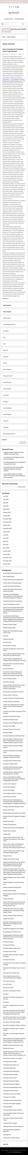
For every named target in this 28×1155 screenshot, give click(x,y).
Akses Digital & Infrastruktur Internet (12, 573)
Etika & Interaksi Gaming (9, 645)
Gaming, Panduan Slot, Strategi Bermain (13, 698)
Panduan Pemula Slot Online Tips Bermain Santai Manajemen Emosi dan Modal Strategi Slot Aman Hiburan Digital (14, 864)
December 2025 (7, 519)
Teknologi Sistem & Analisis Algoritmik (13, 1126)
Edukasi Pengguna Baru (9, 627)
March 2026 (6, 509)
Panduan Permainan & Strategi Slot (12, 887)
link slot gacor (7, 318)
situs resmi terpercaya (9, 981)
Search (4, 439)
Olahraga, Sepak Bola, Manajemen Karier (13, 806)
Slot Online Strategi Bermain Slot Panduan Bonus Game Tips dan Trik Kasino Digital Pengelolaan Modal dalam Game (14, 1012)
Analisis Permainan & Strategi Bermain (13, 579)
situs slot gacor (7, 369)
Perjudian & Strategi (8, 942)
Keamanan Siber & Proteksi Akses (12, 760)
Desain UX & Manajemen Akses (11, 604)
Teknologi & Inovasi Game (10, 1078)
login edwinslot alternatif (9, 796)
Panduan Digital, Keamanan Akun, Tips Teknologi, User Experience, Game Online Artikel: (13, 839)
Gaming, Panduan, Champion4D (11, 701)
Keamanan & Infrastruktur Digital (11, 716)
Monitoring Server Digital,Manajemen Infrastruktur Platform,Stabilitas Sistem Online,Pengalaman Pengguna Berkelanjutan (14, 801)
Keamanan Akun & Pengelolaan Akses (13, 723)
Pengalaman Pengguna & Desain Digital (13, 928)
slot (4, 337)
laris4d (5, 363)
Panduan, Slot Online (8, 918)
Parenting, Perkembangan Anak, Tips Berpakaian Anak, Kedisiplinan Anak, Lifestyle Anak (12, 923)
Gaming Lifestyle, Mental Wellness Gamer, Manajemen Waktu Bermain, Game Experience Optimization (14, 686)
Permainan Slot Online (9, 959)
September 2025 (7, 528)
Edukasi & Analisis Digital (9, 624)
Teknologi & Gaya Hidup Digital (11, 1071)
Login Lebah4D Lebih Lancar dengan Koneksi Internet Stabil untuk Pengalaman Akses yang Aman (14, 475)
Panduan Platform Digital (9, 890)
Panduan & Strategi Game (9, 824)
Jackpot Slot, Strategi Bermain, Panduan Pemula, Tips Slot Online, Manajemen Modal (13, 706)
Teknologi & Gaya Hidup (9, 1068)
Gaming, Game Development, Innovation (13, 692)
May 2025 (5, 541)
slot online (6, 395)
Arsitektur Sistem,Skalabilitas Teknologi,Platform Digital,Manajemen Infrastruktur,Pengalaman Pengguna (13, 596)
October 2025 (6, 525)
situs (4, 344)
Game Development (8, 668)
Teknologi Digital (7, 1106)
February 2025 (6, 551)
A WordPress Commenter (10, 487)
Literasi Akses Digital (8, 790)
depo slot (5, 350)
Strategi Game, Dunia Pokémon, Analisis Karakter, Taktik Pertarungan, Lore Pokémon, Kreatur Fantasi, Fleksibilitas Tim (14, 1053)
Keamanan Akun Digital (9, 726)
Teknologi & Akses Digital (10, 1061)
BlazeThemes (17, 1152)
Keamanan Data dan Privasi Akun (11, 729)
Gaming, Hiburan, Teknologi (10, 695)
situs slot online (7, 984)
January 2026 (6, 515)
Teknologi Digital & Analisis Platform (12, 1110)
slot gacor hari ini (7, 376)
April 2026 (5, 506)
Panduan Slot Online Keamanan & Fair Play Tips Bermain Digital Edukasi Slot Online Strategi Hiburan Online (14, 903)
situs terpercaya (7, 408)
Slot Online (6, 1002)
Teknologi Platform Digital (10, 1123)
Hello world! (22, 487)
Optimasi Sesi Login (8, 821)
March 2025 (6, 548)
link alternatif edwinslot (9, 787)
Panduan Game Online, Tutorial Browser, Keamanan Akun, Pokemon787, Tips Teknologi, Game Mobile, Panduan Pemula (14, 845)
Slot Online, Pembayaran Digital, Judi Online (14, 1025)
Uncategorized (7, 1134)
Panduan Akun (7, 834)
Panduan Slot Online (8, 899)
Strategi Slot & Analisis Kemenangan (12, 1058)
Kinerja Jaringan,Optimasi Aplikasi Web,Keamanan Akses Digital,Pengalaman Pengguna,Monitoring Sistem (14, 778)
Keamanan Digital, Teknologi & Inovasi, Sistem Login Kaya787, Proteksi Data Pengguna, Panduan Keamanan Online (13, 740)
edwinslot (5, 636)
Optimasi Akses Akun (8, 810)
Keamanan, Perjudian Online (10, 764)
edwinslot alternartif (8, 639)
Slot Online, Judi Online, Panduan (11, 1022)
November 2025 (7, 522)
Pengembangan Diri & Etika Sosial (12, 932)
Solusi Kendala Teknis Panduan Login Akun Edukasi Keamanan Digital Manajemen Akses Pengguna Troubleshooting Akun (14, 1040)
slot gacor (5, 331)
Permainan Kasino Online (9, 951)
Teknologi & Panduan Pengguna (11, 1084)
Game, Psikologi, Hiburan (9, 678)
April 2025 (5, 544)
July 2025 (5, 535)
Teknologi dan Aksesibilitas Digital (12, 1100)
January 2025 (6, 554)
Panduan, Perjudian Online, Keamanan (13, 915)
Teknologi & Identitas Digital (10, 1074)
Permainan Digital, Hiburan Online (12, 948)
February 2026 (6, 512)
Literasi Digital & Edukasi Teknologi (12, 793)
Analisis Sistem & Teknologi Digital (12, 583)
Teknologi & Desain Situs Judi (11, 1065)
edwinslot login (7, 642)
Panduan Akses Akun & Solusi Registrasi (13, 827)
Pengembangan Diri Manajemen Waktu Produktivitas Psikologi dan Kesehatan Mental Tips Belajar (13, 936)
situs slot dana (7, 388)
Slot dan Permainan (8, 987)
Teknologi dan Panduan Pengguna (12, 1103)
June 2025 (5, 538)
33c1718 (6, 54)
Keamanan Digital (7, 732)
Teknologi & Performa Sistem (10, 1090)
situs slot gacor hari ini (9, 324)
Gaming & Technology (8, 682)
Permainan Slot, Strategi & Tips (11, 973)
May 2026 (5, 502)
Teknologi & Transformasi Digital (11, 1094)
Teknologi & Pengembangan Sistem (12, 1087)
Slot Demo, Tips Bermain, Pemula (12, 990)
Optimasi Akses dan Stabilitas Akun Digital (14, 813)
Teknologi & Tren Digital (9, 1097)
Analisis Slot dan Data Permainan (12, 586)
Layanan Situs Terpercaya (9, 784)
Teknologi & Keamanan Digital (11, 1081)
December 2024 (7, 557)
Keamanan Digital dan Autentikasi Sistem (14, 736)
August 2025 (6, 532)
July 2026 (5, 496)
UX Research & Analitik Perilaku (11, 1138)
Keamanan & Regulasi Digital (10, 719)
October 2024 (6, 564)
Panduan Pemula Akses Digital (11, 859)
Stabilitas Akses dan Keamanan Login (13, 1045)
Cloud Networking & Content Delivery (12, 601)
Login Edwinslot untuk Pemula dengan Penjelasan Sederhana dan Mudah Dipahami (12, 1)
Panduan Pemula (7, 856)
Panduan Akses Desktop (9, 831)
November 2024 (7, 560)
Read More (5, 298)
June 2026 (5, 499)
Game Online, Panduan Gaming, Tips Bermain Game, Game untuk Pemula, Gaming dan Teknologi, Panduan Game (13, 673)
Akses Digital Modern (8, 576)
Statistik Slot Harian (8, 1048)
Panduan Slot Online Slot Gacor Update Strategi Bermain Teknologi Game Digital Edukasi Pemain (13, 910)
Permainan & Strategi (8, 945)
